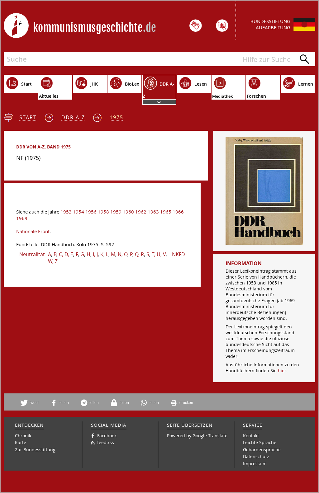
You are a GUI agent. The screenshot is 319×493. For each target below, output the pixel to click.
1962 (140, 212)
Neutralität (32, 254)
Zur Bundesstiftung (35, 450)
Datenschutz (256, 456)
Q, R (139, 254)
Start (28, 117)
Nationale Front (33, 231)
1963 (153, 212)
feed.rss (105, 442)
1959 (115, 212)
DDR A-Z (73, 117)
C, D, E (66, 254)
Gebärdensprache (262, 450)
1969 (21, 218)
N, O (122, 254)
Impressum (255, 464)
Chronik (23, 436)
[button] (31, 402)
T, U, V (159, 254)
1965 (165, 212)
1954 (78, 212)
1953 (66, 212)
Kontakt (251, 436)
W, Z (53, 261)
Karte (20, 442)
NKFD (178, 254)
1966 (178, 212)
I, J (95, 254)
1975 (116, 117)
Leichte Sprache (259, 442)
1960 (128, 212)
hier (282, 370)
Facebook (107, 436)
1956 (91, 212)
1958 (103, 212)
